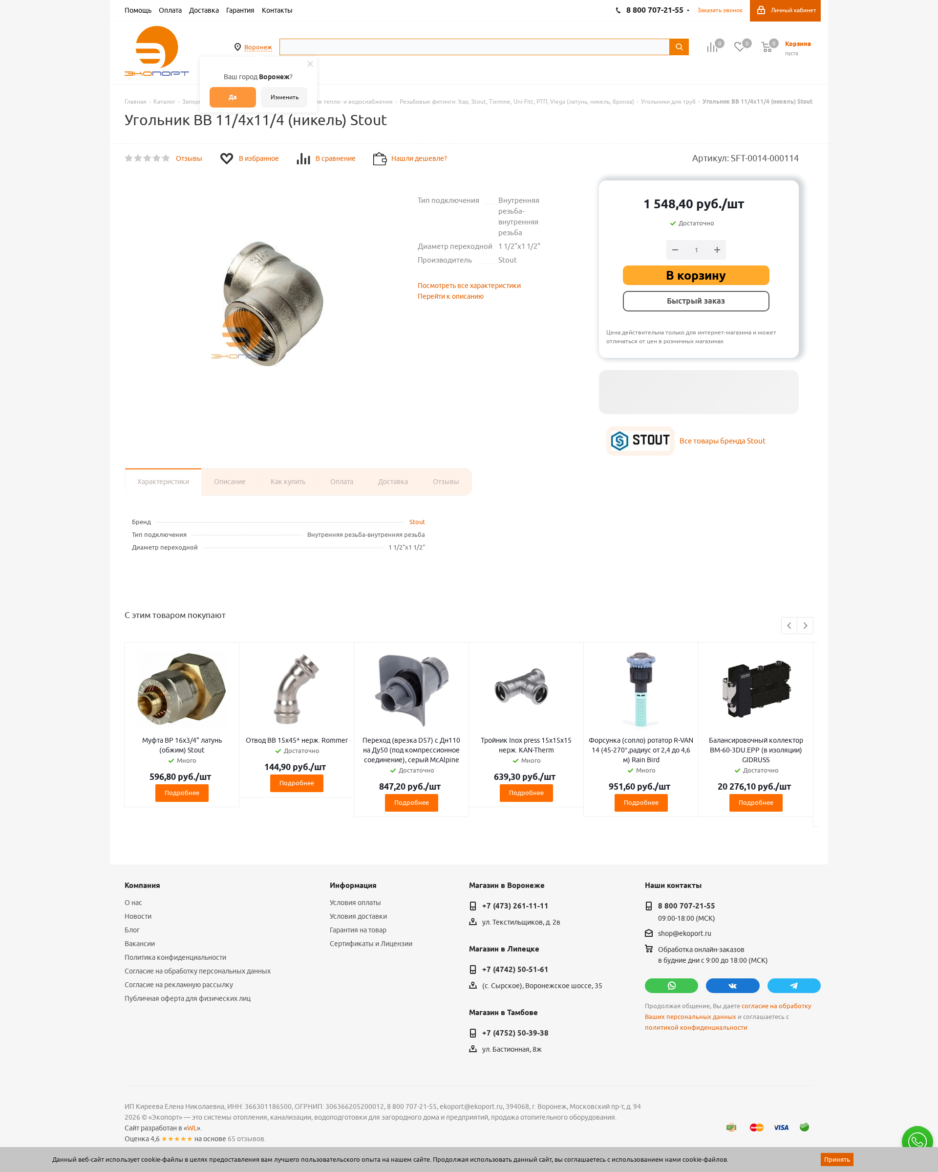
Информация (353, 885)
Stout (417, 522)
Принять (837, 1159)
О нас (133, 903)
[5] (166, 158)
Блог (132, 930)
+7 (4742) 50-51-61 (515, 969)
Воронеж (258, 47)
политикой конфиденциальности (696, 1027)
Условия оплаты (355, 903)
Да (233, 97)
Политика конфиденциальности (175, 957)
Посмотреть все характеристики (469, 285)
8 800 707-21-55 (686, 906)
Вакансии (140, 944)
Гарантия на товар (358, 930)
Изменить (284, 97)
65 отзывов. (247, 1139)
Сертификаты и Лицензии (371, 944)
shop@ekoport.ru (684, 934)
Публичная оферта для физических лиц (188, 998)
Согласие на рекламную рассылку (179, 985)
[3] (147, 158)
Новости (138, 916)
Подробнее (182, 792)
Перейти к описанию (451, 296)
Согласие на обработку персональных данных (198, 971)
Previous (790, 626)
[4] (157, 158)
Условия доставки (358, 916)
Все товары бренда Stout (723, 441)
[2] (138, 158)
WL (192, 1128)
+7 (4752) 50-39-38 (515, 1033)
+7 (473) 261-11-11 (515, 906)
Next (805, 626)
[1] (129, 158)
